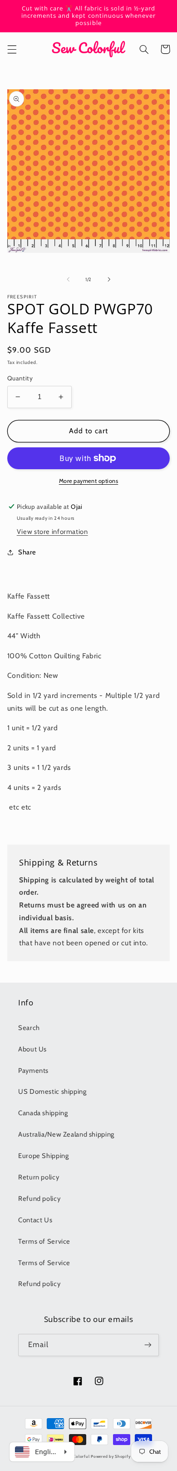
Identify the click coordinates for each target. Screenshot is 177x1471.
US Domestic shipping (52, 1091)
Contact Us (35, 1220)
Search (29, 1028)
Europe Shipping (43, 1156)
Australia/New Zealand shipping (66, 1134)
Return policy (38, 1177)
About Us (32, 1049)
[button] (11, 49)
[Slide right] (109, 279)
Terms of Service (44, 1241)
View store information (52, 532)
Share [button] (27, 552)
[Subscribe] (148, 1345)
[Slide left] (68, 279)
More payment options (88, 480)
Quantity (20, 378)
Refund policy (39, 1198)
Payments (33, 1070)
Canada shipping (43, 1113)
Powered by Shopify (110, 1456)
